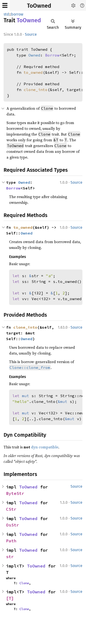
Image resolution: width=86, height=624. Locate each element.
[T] (10, 598)
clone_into (36, 89)
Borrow (52, 55)
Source (31, 34)
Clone (24, 583)
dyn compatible (44, 447)
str (10, 556)
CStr (11, 509)
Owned (34, 55)
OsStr (12, 525)
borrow (17, 14)
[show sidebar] (5, 5)
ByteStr (15, 493)
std (6, 14)
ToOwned (39, 5)
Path (11, 541)
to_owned (33, 72)
